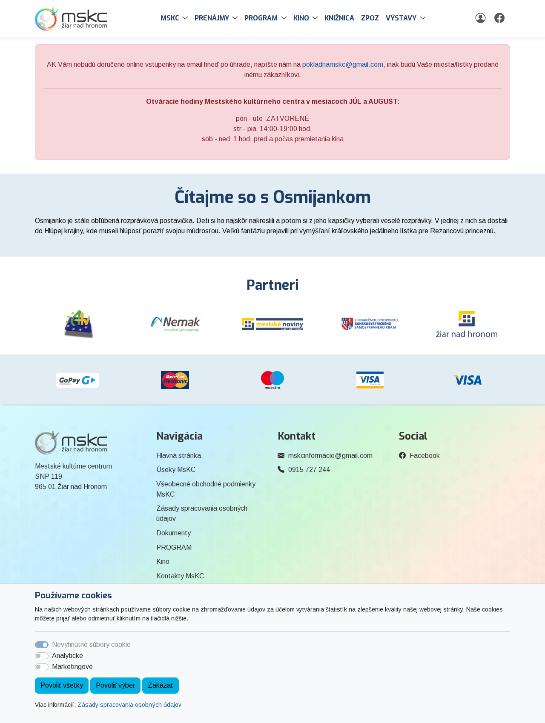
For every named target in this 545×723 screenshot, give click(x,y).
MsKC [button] (170, 18)
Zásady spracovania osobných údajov (129, 704)
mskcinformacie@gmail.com (330, 455)
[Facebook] (500, 18)
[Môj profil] (481, 18)
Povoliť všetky (61, 685)
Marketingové (72, 666)
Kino (162, 561)
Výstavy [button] (401, 18)
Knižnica (339, 18)
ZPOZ (370, 18)
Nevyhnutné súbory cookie (91, 644)
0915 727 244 (309, 469)
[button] (187, 18)
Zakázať (160, 685)
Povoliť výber (115, 685)
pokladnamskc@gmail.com (342, 64)
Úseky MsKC (175, 469)
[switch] (42, 655)
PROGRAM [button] (261, 18)
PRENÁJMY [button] (212, 18)
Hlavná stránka (178, 455)
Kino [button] (301, 18)
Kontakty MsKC (180, 576)
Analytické (67, 655)
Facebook (425, 455)
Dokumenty (173, 533)
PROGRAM (174, 547)
